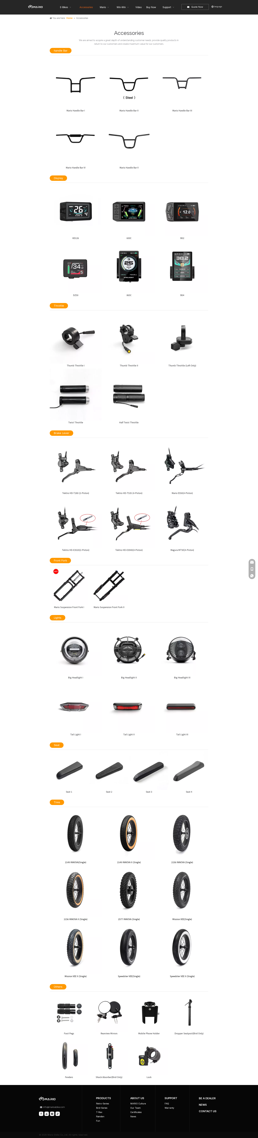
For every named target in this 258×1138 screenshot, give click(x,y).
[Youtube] (46, 1114)
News (133, 1116)
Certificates (136, 1112)
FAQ (167, 1103)
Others (58, 986)
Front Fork (60, 560)
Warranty (169, 1108)
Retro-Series (102, 1103)
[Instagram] (52, 1114)
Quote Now (196, 7)
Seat (57, 745)
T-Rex (99, 1112)
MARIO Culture (138, 1103)
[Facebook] (41, 1114)
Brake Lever (61, 433)
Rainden (100, 1116)
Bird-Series (101, 1108)
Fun (98, 1120)
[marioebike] (47, 1098)
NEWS (203, 1104)
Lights (57, 617)
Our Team (135, 1108)
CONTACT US (207, 1111)
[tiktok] (57, 1114)
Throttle (59, 305)
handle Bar (60, 50)
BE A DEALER (207, 1098)
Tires (57, 802)
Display (58, 178)
